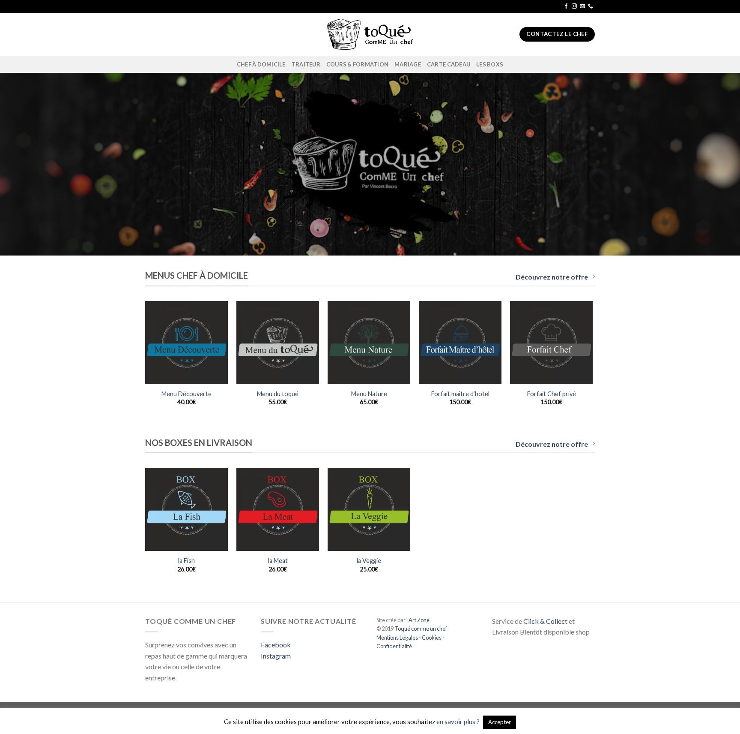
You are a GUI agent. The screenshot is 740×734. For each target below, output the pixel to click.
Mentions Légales (397, 637)
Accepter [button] (499, 722)
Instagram (276, 656)
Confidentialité (394, 646)
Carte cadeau (448, 64)
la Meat (278, 560)
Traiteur (306, 64)
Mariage (407, 64)
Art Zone (419, 620)
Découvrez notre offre (552, 277)
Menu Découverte (186, 393)
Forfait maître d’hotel (460, 393)
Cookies (432, 637)
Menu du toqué (277, 393)
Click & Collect (545, 621)
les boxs (489, 64)
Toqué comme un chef (420, 628)
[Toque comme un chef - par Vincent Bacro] (370, 34)
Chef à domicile (261, 64)
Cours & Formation (357, 64)
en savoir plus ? (458, 721)
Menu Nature (369, 393)
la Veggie (369, 560)
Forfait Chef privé (551, 393)
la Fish (186, 560)
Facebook (276, 645)
